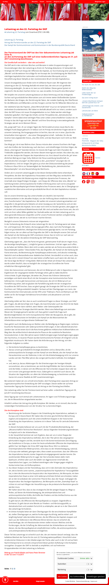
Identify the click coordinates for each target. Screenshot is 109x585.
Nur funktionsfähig (77, 576)
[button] (76, 2)
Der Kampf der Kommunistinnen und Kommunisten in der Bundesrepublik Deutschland (39, 45)
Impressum (93, 581)
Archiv (15, 581)
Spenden (69, 1)
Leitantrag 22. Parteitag (13, 40)
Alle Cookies (62, 576)
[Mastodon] (89, 181)
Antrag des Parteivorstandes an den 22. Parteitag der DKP (27, 42)
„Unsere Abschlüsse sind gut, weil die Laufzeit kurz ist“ (92, 101)
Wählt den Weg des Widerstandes (89, 88)
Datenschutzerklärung (82, 581)
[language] (88, 173)
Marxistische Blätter (89, 145)
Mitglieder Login (100, 1)
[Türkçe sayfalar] (97, 173)
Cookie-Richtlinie (70, 581)
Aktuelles (35, 1)
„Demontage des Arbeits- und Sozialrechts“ (92, 106)
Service (48, 1)
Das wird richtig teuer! (90, 97)
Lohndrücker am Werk (90, 110)
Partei (42, 1)
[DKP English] (84, 173)
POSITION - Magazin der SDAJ (92, 141)
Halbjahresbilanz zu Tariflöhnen (88, 115)
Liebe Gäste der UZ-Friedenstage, (89, 93)
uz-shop (5, 1)
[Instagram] (92, 181)
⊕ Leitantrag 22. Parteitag (14, 32)
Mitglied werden (59, 1)
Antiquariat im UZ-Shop (90, 143)
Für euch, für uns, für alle (91, 84)
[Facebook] (84, 181)
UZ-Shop (85, 139)
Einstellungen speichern (96, 576)
